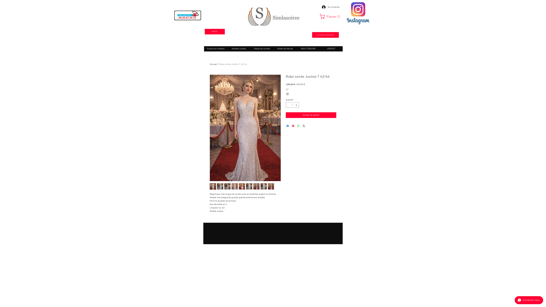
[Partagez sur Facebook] (287, 126)
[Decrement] (288, 105)
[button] (331, 16)
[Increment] (296, 105)
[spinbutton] (292, 105)
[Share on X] (304, 126)
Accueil (213, 64)
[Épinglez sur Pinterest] (293, 126)
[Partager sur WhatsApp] (298, 126)
